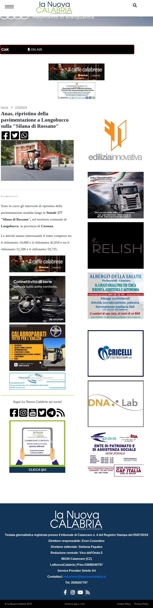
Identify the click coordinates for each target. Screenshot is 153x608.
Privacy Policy (141, 603)
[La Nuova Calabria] (54, 7)
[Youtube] (80, 593)
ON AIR (36, 49)
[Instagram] (72, 593)
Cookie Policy (124, 603)
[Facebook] (65, 593)
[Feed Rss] (87, 593)
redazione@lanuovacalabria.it (85, 576)
